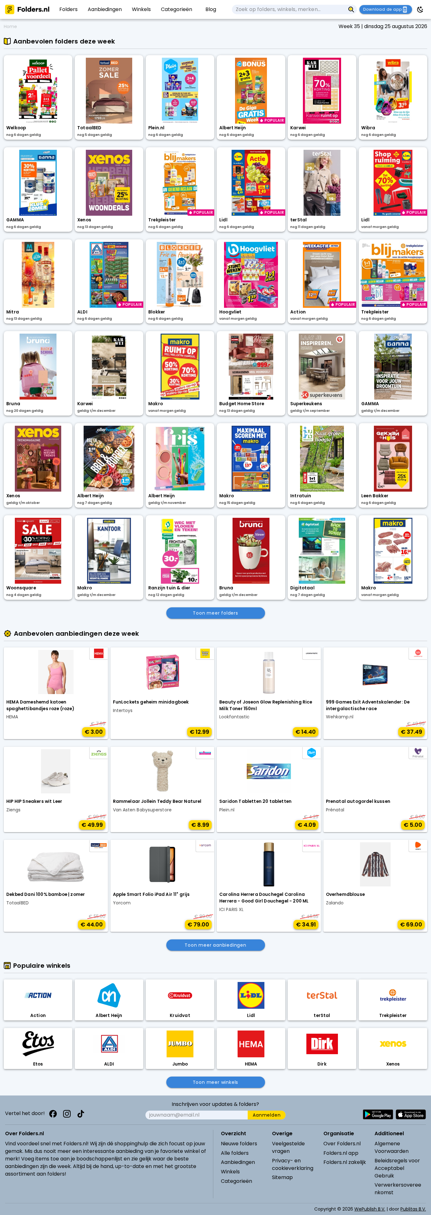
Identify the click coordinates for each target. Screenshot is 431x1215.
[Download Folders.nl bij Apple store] (411, 1114)
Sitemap (282, 1177)
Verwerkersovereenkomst (398, 1188)
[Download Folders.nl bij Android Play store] (378, 1114)
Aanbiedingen (238, 1162)
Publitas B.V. (413, 1209)
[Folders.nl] (27, 9)
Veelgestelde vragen (288, 1147)
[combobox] (289, 9)
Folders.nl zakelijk (344, 1162)
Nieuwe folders (239, 1143)
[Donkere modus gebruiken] (420, 9)
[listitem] (68, 9)
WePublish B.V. (369, 1209)
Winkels (230, 1171)
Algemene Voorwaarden (392, 1147)
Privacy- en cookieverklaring (292, 1164)
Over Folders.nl (342, 1143)
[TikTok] (80, 1113)
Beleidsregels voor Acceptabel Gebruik (397, 1168)
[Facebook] (53, 1113)
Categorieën (236, 1181)
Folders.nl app (340, 1153)
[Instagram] (67, 1113)
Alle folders (235, 1153)
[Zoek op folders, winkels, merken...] (351, 9)
